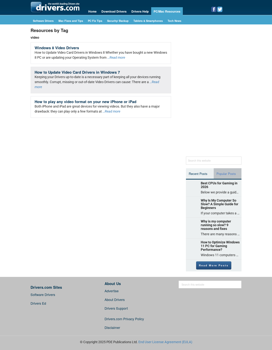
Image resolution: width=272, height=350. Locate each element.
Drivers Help (140, 11)
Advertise (112, 290)
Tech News (174, 20)
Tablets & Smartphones (148, 20)
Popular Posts (226, 173)
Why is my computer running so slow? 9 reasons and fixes (216, 225)
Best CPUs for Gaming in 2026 (219, 185)
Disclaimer (112, 327)
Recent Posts (198, 173)
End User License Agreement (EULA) (165, 342)
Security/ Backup (118, 20)
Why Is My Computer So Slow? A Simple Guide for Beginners (219, 204)
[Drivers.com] (55, 7)
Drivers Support (116, 308)
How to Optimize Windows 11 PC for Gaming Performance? (220, 246)
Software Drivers (43, 20)
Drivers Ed (38, 303)
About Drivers (115, 299)
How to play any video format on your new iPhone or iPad (85, 101)
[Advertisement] (213, 92)
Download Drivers (114, 11)
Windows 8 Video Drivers (57, 47)
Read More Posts (213, 265)
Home (92, 11)
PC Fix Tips (95, 20)
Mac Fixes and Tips (70, 20)
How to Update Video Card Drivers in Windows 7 (77, 72)
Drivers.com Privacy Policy (124, 318)
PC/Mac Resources (167, 11)
